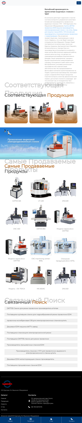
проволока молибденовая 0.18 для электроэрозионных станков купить (37, 320)
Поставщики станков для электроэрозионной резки (29, 333)
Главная (10, 420)
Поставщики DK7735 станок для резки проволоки (28, 339)
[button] (74, 111)
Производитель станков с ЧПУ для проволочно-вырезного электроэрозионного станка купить (41, 352)
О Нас (51, 420)
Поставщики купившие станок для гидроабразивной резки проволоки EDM (39, 314)
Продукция (30, 420)
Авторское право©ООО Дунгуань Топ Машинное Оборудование (20, 416)
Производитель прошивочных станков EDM (25, 345)
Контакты (71, 420)
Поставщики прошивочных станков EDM (24, 365)
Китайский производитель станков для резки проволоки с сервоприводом (61, 34)
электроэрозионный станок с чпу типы (58, 30)
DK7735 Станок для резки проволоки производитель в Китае (32, 308)
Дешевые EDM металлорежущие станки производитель (30, 359)
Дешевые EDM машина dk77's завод (22, 327)
